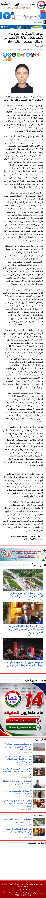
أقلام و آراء (22, 49)
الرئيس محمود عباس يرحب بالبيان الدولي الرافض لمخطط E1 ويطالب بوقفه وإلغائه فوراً (17, 771)
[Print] (9, 59)
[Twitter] (26, 889)
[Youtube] (21, 889)
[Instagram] (23, 55)
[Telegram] (28, 55)
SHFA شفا (23, 886)
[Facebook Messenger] (9, 55)
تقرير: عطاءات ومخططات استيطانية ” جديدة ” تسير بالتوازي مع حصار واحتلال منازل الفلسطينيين (18, 746)
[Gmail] (37, 55)
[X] (14, 55)
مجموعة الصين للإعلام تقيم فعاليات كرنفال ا (23, 22)
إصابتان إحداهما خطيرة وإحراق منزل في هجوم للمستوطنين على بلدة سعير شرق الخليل (18, 803)
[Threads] (32, 55)
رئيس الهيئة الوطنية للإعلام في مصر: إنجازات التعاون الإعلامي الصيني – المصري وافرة (24, 629)
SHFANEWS (7, 884)
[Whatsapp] (19, 55)
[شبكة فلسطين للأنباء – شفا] (23, 4)
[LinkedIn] (24, 889)
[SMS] (5, 59)
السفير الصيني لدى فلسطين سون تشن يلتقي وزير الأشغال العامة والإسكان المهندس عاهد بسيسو (18, 759)
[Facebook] (5, 55)
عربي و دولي (12, 49)
